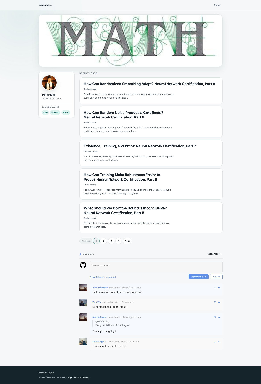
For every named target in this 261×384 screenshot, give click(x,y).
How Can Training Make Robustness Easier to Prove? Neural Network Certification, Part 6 (122, 177)
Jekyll (69, 377)
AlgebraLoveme (100, 287)
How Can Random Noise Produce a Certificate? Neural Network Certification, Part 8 (123, 115)
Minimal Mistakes (81, 377)
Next (127, 241)
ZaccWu (96, 302)
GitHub (66, 112)
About (217, 5)
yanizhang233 (99, 341)
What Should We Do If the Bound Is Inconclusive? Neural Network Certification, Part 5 (125, 210)
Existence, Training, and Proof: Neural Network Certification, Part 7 (140, 146)
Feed (51, 372)
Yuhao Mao (45, 5)
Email (45, 112)
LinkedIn (55, 112)
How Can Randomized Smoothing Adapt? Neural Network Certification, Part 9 (149, 84)
